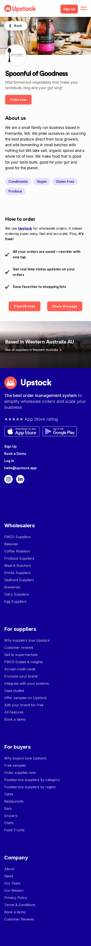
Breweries (12, 587)
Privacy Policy (15, 898)
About (9, 869)
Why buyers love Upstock (25, 758)
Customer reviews (18, 647)
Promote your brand (20, 676)
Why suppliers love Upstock (27, 640)
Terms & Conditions (19, 905)
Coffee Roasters (17, 551)
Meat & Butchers (17, 565)
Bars (8, 808)
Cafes (8, 794)
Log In (9, 461)
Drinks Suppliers (17, 573)
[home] (30, 8)
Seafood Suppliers (19, 580)
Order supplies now (20, 772)
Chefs (9, 823)
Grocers (10, 816)
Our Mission (13, 890)
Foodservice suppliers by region (30, 787)
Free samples (15, 765)
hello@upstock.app (20, 468)
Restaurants (13, 801)
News (8, 876)
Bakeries (11, 544)
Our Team (12, 883)
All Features (13, 712)
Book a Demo (15, 453)
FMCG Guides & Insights (23, 662)
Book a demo (15, 719)
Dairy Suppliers (16, 594)
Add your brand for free (23, 705)
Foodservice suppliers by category (32, 780)
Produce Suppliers (19, 558)
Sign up (69, 9)
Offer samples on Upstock (25, 698)
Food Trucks (14, 830)
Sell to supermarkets (21, 655)
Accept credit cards (20, 669)
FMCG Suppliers (17, 537)
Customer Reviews (19, 919)
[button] (83, 8)
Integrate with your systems (26, 683)
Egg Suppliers (15, 601)
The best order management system (41, 395)
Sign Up (10, 446)
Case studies (14, 690)
